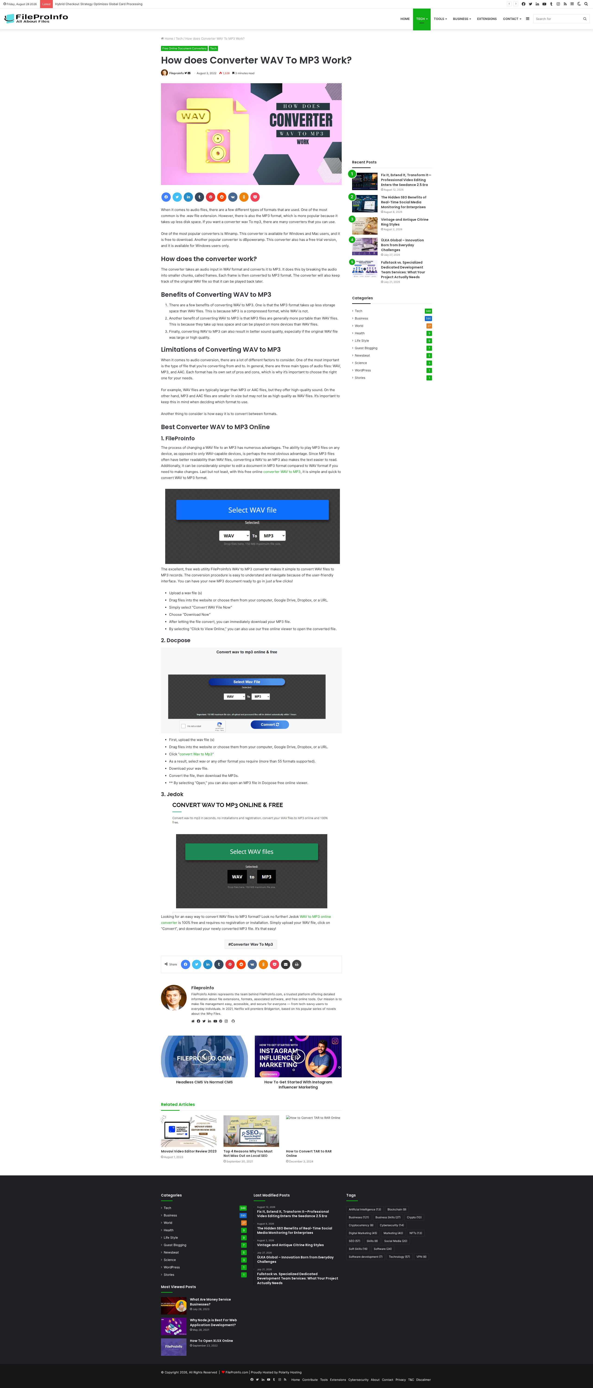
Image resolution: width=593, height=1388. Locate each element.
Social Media (395, 1241)
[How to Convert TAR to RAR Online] (314, 1131)
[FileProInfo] (38, 19)
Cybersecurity (392, 1225)
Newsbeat (362, 355)
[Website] (194, 1021)
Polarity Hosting (290, 1372)
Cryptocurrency (361, 1225)
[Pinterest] (222, 1021)
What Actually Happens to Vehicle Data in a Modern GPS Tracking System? (109, 4)
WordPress (363, 370)
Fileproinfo (176, 73)
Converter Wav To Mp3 (252, 944)
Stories (360, 378)
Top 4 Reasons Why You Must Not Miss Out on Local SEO (248, 1153)
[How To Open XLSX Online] (173, 1347)
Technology (399, 1256)
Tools (439, 19)
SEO (354, 1241)
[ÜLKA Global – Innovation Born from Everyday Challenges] (365, 246)
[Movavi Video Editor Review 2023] (189, 1131)
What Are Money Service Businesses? (210, 1302)
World (359, 326)
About (375, 1380)
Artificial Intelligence (365, 1209)
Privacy (401, 1380)
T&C (411, 1380)
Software (383, 1249)
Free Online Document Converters (184, 48)
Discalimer (423, 1380)
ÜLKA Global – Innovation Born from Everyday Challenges (402, 245)
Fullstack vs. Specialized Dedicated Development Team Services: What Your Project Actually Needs (403, 269)
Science (361, 363)
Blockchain (397, 1209)
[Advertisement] (392, 115)
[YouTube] (216, 1021)
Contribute (310, 1380)
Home (405, 19)
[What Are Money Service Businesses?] (173, 1306)
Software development (365, 1256)
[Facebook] (199, 1021)
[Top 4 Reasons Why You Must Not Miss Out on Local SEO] (251, 1131)
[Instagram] (227, 1021)
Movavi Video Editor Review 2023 (189, 1151)
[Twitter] (205, 1021)
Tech (420, 19)
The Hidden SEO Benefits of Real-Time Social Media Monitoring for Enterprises (403, 202)
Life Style (362, 340)
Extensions (487, 19)
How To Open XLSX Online (211, 1340)
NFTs (416, 1233)
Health (360, 333)
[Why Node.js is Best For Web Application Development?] (173, 1326)
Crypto (414, 1217)
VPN (421, 1256)
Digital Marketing (363, 1233)
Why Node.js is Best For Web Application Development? (213, 1322)
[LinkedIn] (211, 1021)
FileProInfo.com (237, 1372)
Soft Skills (358, 1249)
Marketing (393, 1233)
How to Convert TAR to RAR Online (309, 1153)
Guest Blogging (366, 348)
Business (460, 19)
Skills (372, 1241)
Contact (510, 19)
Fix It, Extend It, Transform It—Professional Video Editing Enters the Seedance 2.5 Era (406, 180)
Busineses (359, 1217)
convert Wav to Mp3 (196, 754)
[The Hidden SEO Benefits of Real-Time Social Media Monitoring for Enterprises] (365, 203)
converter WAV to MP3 (282, 471)
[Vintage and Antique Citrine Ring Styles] (365, 226)
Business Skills (388, 1217)
